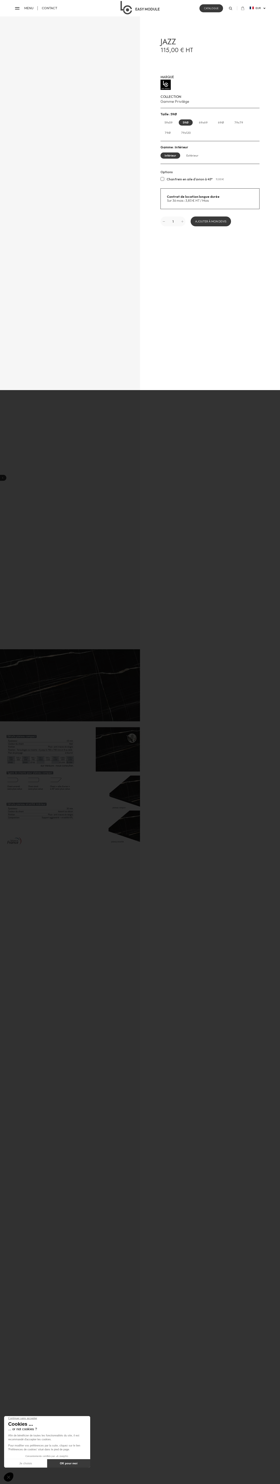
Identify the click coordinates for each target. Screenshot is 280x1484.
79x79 (238, 122)
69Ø (221, 122)
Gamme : (174, 147)
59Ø (186, 122)
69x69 (203, 122)
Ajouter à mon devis (211, 221)
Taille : (168, 114)
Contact (49, 8)
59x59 (169, 122)
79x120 (186, 133)
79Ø (168, 133)
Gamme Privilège (174, 101)
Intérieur (170, 155)
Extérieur (192, 155)
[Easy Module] (210, 85)
